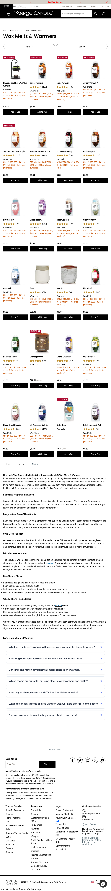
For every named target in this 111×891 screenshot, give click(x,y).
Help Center (90, 824)
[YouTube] (102, 760)
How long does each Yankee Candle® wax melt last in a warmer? (45, 658)
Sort (80, 47)
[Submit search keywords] (95, 13)
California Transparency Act (67, 833)
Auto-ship (35, 832)
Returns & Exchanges (41, 855)
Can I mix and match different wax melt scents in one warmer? (44, 669)
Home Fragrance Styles (33, 30)
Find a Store (36, 825)
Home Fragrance (16, 30)
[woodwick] (19, 6)
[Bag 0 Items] (103, 13)
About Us (10, 844)
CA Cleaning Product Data (65, 840)
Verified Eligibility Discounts (39, 868)
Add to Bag (15, 112)
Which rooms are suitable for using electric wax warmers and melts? (48, 681)
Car (7, 821)
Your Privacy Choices (66, 818)
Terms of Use (62, 824)
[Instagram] (87, 760)
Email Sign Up (11, 759)
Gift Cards (10, 840)
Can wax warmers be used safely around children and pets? (43, 715)
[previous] (30, 2)
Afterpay (35, 836)
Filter (28, 47)
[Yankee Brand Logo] (33, 13)
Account (34, 814)
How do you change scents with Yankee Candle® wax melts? (43, 692)
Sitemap (10, 852)
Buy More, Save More (55, 2)
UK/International (38, 847)
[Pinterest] (95, 760)
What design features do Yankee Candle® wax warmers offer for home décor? (53, 703)
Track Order (36, 810)
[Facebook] (72, 760)
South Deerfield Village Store (41, 842)
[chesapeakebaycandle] (32, 6)
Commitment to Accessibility (63, 847)
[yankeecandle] (6, 6)
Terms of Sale (62, 828)
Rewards (35, 828)
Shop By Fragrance (15, 810)
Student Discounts (39, 862)
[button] (103, 884)
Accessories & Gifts (15, 825)
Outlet (8, 837)
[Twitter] (80, 760)
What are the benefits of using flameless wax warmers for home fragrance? (52, 647)
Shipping (35, 851)
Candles (9, 814)
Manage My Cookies (65, 814)
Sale (8, 829)
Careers (9, 848)
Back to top (54, 749)
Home (5, 30)
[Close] (107, 2)
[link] (38, 87)
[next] (80, 2)
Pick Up (34, 858)
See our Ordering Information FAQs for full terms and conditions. (92, 841)
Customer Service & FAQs (40, 819)
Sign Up (47, 764)
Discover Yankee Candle (17, 833)
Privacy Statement (44, 778)
